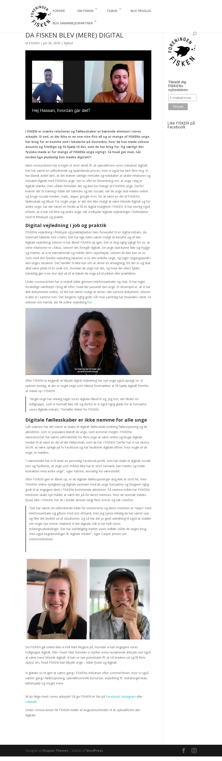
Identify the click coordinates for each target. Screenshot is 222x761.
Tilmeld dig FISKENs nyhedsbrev (178, 86)
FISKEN (34, 43)
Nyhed (68, 43)
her (90, 302)
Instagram (129, 696)
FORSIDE (59, 11)
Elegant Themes (55, 750)
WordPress (94, 750)
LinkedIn (31, 702)
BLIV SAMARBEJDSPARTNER (73, 23)
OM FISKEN (85, 11)
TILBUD (112, 11)
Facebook (113, 696)
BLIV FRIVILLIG (141, 11)
